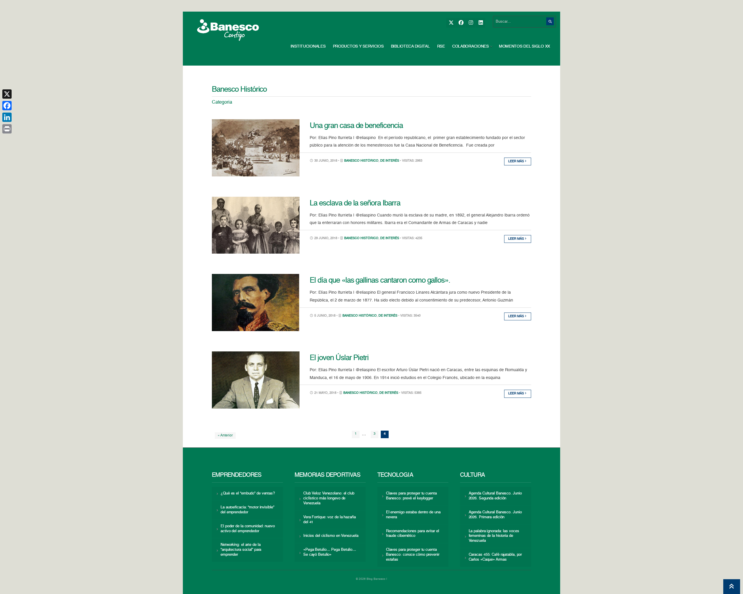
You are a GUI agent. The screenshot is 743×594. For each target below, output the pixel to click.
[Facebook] (461, 23)
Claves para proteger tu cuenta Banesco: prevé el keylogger (411, 496)
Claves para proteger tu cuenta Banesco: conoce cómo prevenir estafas (412, 554)
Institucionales (308, 46)
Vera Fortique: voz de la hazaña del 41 (329, 519)
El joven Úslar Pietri (339, 358)
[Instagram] (470, 23)
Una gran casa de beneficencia (356, 126)
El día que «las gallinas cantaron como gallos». (380, 280)
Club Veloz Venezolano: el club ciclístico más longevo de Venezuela (328, 498)
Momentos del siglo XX (524, 46)
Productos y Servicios (358, 46)
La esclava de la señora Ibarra (355, 203)
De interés (389, 161)
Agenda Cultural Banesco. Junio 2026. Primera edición (495, 514)
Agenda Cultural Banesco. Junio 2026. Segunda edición (495, 496)
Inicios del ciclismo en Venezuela (330, 536)
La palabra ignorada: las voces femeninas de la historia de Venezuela (494, 536)
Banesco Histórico (361, 161)
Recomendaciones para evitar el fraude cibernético (412, 533)
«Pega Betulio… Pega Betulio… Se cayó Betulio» (329, 552)
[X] (451, 23)
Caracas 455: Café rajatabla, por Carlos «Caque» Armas (495, 557)
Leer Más (516, 161)
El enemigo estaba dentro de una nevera (413, 514)
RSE (441, 46)
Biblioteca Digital (410, 46)
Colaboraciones (470, 46)
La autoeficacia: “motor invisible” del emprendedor (247, 509)
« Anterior (225, 435)
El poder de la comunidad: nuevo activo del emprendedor (248, 528)
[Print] (7, 129)
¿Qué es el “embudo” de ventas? (248, 493)
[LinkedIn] (480, 23)
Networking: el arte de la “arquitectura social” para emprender (241, 550)
